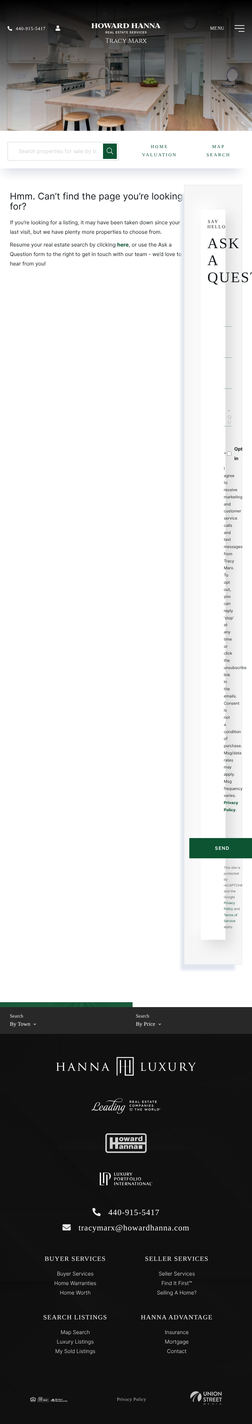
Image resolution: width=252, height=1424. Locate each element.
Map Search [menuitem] (75, 1332)
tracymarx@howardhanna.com (133, 1228)
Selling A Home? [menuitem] (177, 1292)
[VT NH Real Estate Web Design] (205, 1398)
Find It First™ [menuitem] (176, 1283)
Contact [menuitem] (177, 1351)
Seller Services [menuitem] (176, 1273)
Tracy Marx (126, 41)
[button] (110, 151)
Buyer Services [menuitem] (75, 1273)
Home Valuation (159, 151)
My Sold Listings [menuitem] (75, 1351)
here (123, 244)
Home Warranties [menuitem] (75, 1283)
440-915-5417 (31, 28)
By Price (145, 1024)
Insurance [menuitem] (177, 1332)
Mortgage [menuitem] (177, 1341)
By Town (20, 1024)
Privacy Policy (131, 1399)
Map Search (218, 151)
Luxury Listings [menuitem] (75, 1341)
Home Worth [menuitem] (75, 1292)
